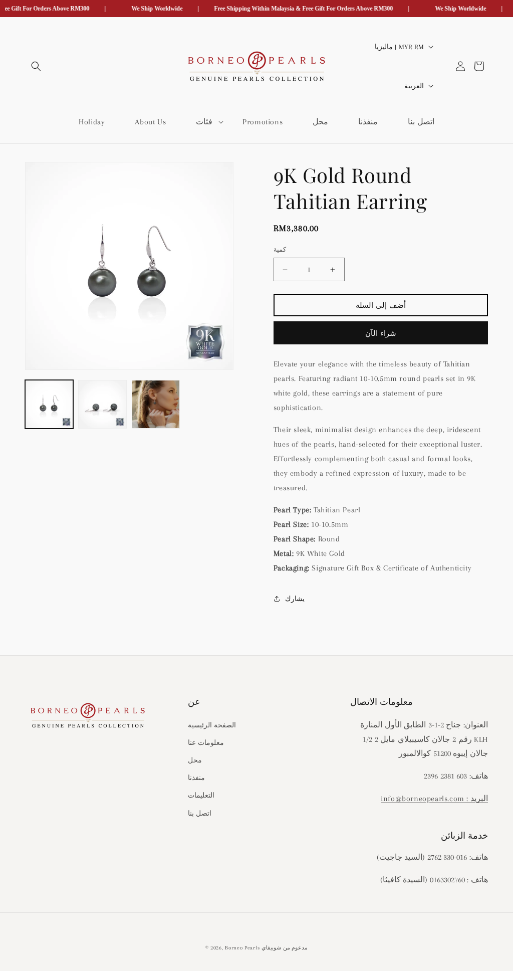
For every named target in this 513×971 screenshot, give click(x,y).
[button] (36, 66)
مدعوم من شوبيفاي (285, 947)
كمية (280, 249)
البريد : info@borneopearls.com (434, 798)
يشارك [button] (295, 599)
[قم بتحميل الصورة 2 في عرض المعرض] (102, 404)
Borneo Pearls (242, 947)
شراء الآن (380, 333)
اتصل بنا (200, 813)
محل (195, 760)
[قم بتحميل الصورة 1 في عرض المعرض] (49, 404)
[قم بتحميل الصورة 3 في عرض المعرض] (156, 404)
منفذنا (196, 778)
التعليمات (201, 795)
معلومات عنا (206, 742)
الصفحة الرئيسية (212, 725)
